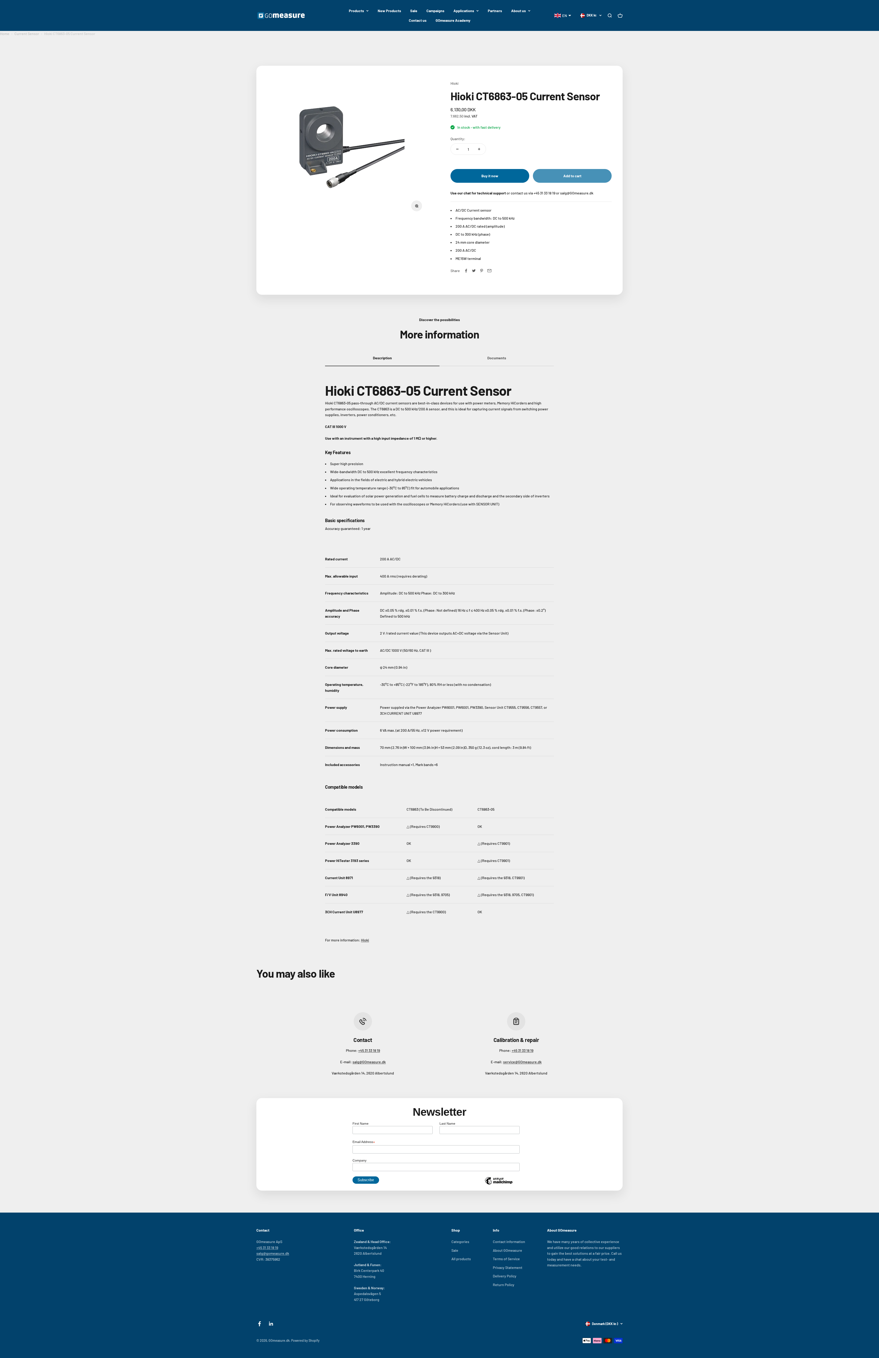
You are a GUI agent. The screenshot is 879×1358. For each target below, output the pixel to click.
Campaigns (435, 10)
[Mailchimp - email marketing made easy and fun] (498, 1184)
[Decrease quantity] (457, 149)
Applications (463, 10)
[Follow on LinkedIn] (271, 1324)
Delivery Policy (504, 1276)
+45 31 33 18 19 (369, 1050)
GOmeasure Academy (453, 20)
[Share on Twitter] (474, 271)
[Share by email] (489, 271)
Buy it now (489, 176)
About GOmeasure (507, 1250)
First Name (361, 1123)
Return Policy (503, 1284)
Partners (495, 10)
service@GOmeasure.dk (522, 1062)
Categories (460, 1241)
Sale (413, 10)
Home (4, 33)
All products (461, 1259)
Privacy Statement (507, 1267)
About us (518, 10)
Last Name (447, 1123)
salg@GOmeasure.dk (369, 1062)
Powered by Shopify (305, 1340)
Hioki (454, 83)
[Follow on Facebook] (259, 1324)
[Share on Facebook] (466, 271)
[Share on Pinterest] (482, 271)
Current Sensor (26, 33)
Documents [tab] (496, 358)
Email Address (364, 1142)
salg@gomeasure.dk (272, 1253)
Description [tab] (382, 358)
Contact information (509, 1241)
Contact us (417, 20)
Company (359, 1160)
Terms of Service (506, 1259)
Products (356, 10)
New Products (389, 10)
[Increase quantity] (479, 149)
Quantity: (457, 138)
